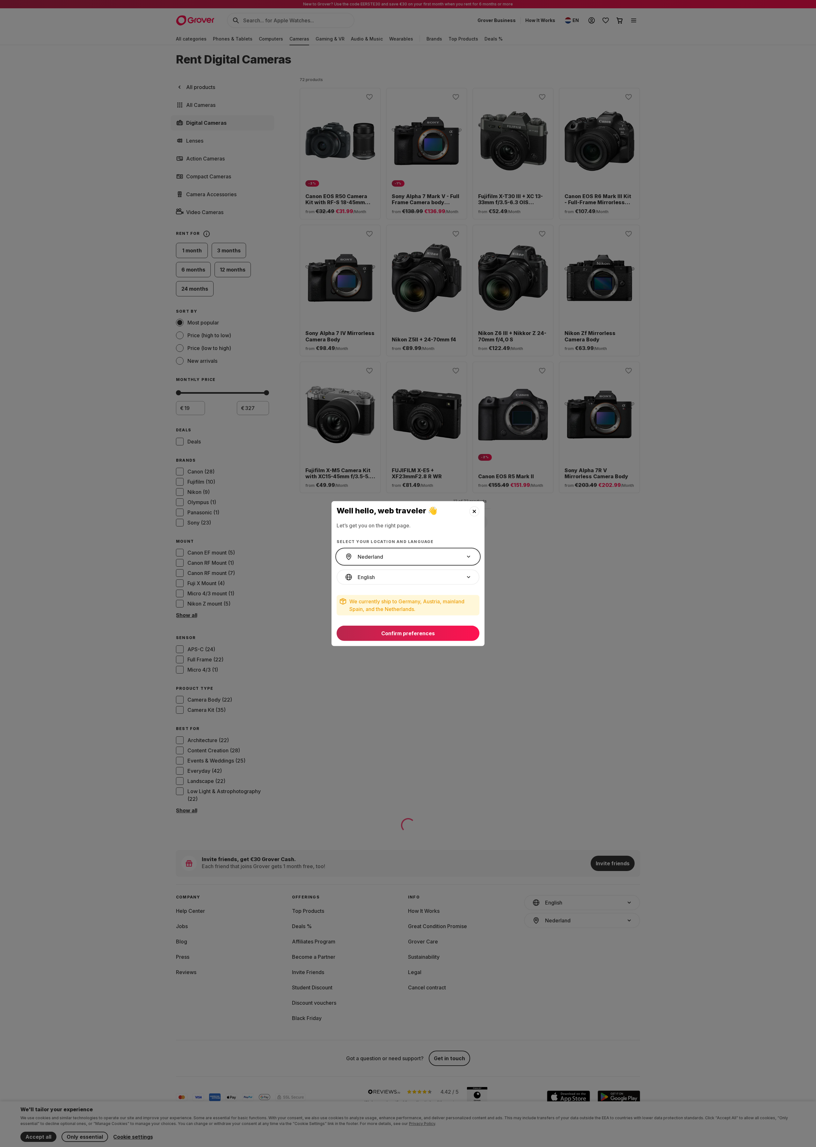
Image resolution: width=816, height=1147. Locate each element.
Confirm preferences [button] (408, 633)
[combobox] (408, 556)
